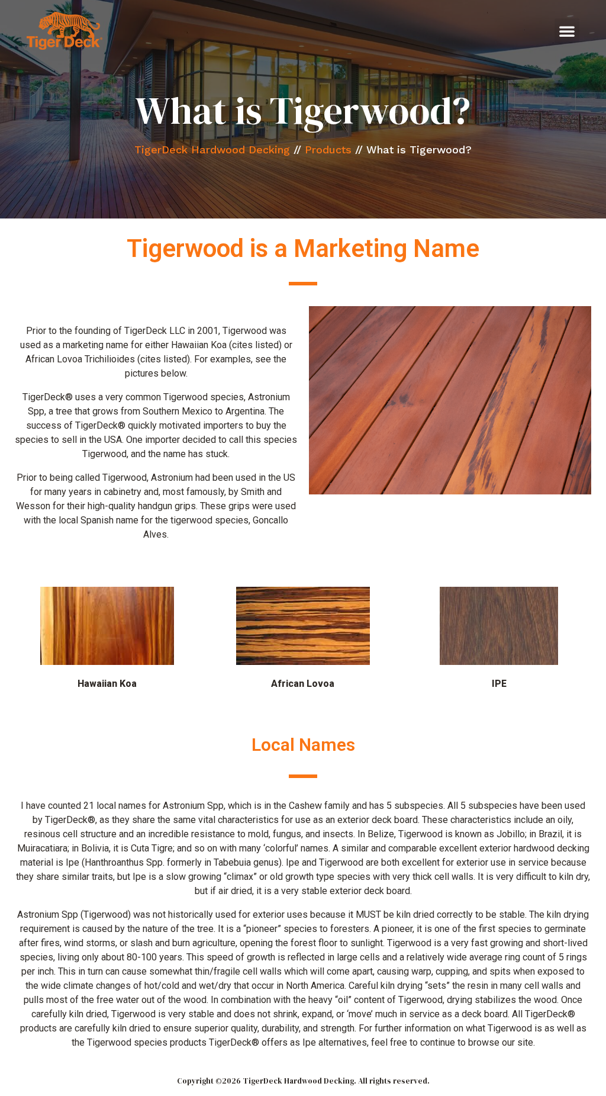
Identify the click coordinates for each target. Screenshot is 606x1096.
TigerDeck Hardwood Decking (212, 149)
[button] (567, 30)
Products (328, 149)
